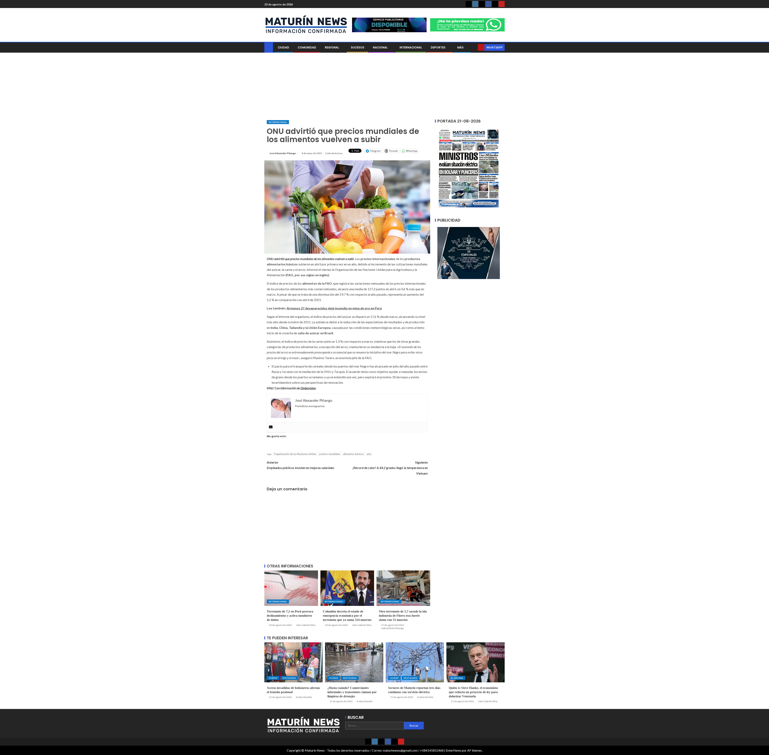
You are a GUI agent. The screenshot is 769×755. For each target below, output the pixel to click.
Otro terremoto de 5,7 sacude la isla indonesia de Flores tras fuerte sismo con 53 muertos (403, 616)
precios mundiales (329, 454)
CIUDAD (283, 47)
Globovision (308, 388)
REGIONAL (332, 47)
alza (369, 454)
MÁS (460, 47)
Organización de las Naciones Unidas (295, 454)
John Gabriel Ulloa (305, 624)
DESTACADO (289, 678)
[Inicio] (269, 47)
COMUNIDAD (307, 47)
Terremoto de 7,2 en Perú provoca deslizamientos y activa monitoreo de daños (290, 616)
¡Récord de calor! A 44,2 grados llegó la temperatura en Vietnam (390, 467)
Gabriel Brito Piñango (392, 628)
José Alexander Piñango (282, 153)
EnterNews (453, 750)
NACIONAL (380, 47)
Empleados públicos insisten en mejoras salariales (300, 465)
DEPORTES (438, 47)
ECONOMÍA (457, 678)
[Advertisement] (384, 87)
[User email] (271, 427)
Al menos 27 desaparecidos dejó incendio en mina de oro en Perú (334, 308)
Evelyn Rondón (304, 697)
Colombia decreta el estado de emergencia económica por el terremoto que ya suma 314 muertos (347, 616)
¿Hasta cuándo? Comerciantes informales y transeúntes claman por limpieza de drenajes (352, 692)
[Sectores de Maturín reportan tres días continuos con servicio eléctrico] (415, 662)
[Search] (474, 47)
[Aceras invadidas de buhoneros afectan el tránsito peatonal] (293, 662)
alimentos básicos (353, 454)
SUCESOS (357, 47)
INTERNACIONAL (411, 47)
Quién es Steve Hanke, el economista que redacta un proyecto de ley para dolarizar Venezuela (473, 692)
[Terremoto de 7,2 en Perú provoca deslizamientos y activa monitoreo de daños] (291, 588)
